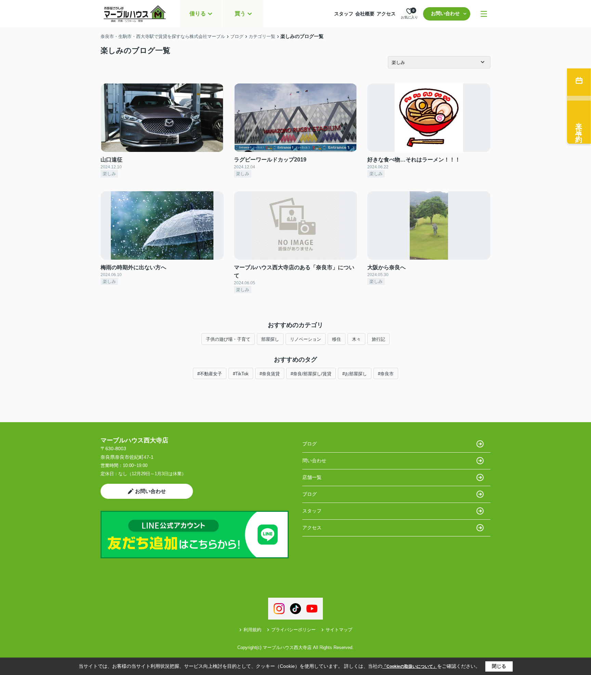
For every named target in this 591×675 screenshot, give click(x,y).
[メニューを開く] (483, 14)
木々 (356, 339)
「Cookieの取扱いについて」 (409, 666)
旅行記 (378, 339)
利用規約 (252, 629)
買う (240, 13)
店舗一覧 (311, 477)
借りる (197, 13)
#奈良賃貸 (270, 373)
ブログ (309, 443)
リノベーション (305, 339)
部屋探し (270, 339)
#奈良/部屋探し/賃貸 (311, 373)
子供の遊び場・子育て (228, 339)
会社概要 (365, 13)
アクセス (386, 13)
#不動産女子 (209, 373)
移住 (336, 339)
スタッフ (343, 13)
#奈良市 (386, 373)
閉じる (499, 666)
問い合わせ (314, 460)
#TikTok (241, 373)
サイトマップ (339, 629)
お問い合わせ (445, 13)
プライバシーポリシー (293, 629)
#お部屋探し (354, 373)
